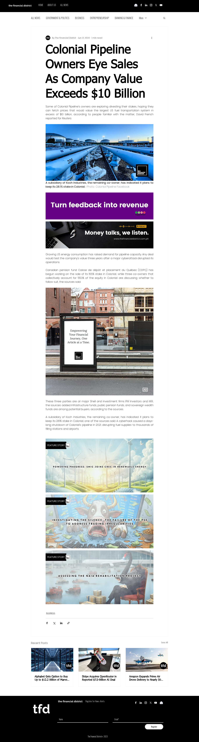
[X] (156, 5)
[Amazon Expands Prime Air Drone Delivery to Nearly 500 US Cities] (147, 660)
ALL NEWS (35, 17)
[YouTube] (161, 5)
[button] (164, 18)
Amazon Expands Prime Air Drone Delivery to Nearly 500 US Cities (145, 678)
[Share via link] (68, 623)
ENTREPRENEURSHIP (99, 17)
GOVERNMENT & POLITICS (57, 17)
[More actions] (151, 38)
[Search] (168, 6)
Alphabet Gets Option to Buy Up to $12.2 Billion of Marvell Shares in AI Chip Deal (51, 678)
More (141, 17)
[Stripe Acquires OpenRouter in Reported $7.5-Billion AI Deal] (100, 660)
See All (164, 642)
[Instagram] (151, 5)
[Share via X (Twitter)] (54, 623)
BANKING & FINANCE (124, 17)
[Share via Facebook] (47, 623)
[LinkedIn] (146, 5)
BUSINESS (79, 17)
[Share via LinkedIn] (61, 623)
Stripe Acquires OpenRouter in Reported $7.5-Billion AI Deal (99, 678)
